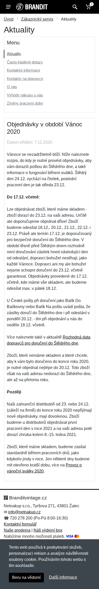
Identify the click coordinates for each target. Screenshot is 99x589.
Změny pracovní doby (25, 103)
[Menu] (8, 6)
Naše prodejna (17, 530)
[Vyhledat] (74, 7)
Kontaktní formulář (20, 524)
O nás (12, 87)
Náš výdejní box (48, 530)
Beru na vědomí (26, 577)
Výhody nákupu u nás (25, 95)
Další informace (63, 577)
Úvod (8, 19)
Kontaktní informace (23, 70)
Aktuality (14, 54)
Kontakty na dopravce (25, 78)
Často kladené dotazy (25, 62)
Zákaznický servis (37, 19)
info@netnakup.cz (24, 512)
